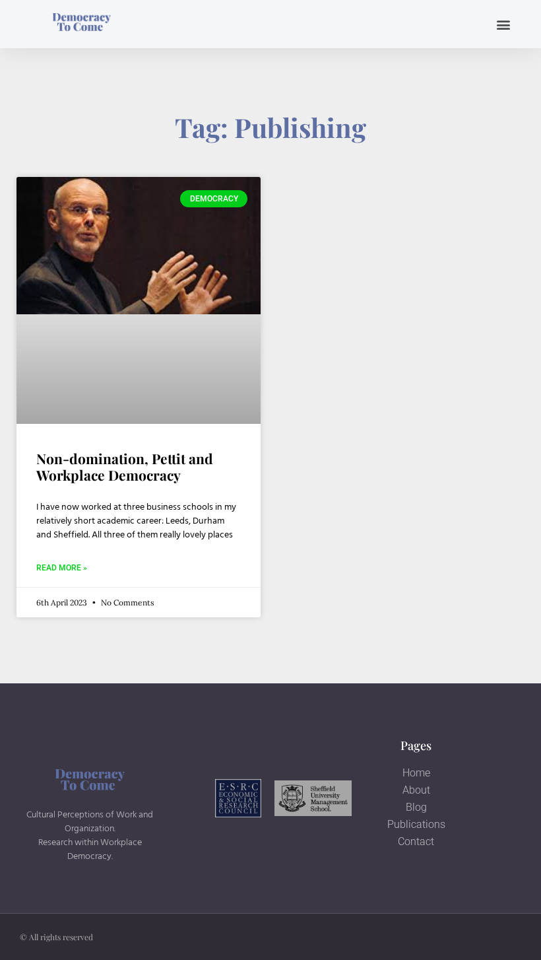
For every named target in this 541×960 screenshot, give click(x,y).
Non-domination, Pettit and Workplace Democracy (124, 466)
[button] (504, 24)
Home (416, 773)
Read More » (61, 567)
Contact (416, 841)
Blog (416, 807)
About (416, 790)
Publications (416, 824)
